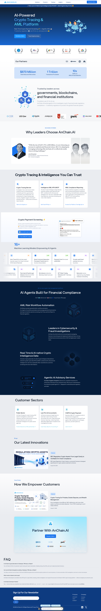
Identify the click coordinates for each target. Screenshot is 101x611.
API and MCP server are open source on (73, 584)
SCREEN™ (75, 600)
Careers (82, 598)
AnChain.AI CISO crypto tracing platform (66, 577)
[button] (37, 2)
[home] (10, 2)
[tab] (41, 151)
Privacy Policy (35, 607)
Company (83, 597)
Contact (83, 600)
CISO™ (74, 598)
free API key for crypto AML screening (28, 577)
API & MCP (75, 597)
